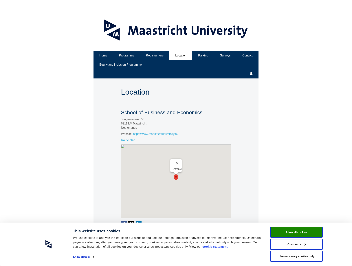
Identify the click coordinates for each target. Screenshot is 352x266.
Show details (81, 256)
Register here (155, 55)
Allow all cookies (296, 232)
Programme (126, 55)
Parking (203, 55)
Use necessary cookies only (296, 256)
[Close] (177, 163)
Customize (294, 244)
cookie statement (215, 246)
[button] (176, 177)
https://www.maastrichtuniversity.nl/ (155, 133)
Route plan (128, 140)
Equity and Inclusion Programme (120, 64)
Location (180, 55)
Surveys (225, 55)
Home (103, 55)
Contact (247, 55)
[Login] (251, 73)
